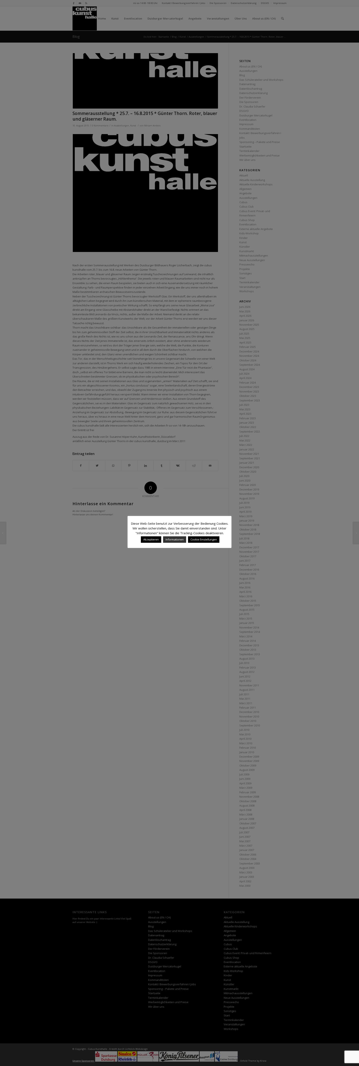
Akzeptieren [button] (151, 539)
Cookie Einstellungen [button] (204, 539)
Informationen (175, 539)
